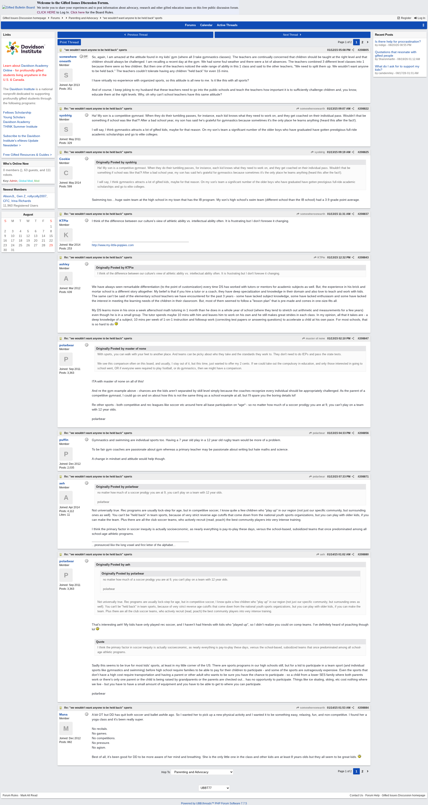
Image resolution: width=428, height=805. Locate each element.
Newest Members (15, 189)
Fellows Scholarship (17, 112)
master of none (315, 338)
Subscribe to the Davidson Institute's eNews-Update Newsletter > (21, 140)
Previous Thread (137, 34)
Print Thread (69, 42)
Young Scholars (14, 117)
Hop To (165, 772)
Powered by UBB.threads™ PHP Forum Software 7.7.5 (214, 803)
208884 (364, 707)
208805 (364, 50)
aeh (322, 554)
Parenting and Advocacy (83, 18)
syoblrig (319, 152)
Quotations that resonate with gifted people (395, 53)
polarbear (318, 433)
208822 (364, 108)
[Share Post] (353, 50)
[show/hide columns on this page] (423, 25)
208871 (364, 476)
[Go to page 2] (367, 42)
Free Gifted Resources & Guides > (27, 154)
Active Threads (227, 25)
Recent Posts (384, 34)
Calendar (206, 25)
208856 (364, 433)
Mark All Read (29, 795)
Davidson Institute (22, 89)
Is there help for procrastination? (398, 41)
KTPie (321, 257)
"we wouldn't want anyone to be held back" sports (95, 50)
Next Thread (291, 34)
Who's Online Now (16, 163)
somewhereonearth (312, 108)
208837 (364, 214)
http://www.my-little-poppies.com (113, 245)
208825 (364, 152)
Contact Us (356, 795)
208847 (364, 338)
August (28, 214)
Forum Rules (10, 795)
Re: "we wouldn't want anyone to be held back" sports (98, 108)
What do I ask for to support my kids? (397, 67)
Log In (421, 18)
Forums (55, 18)
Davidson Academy (16, 122)
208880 (364, 554)
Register (405, 18)
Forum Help (372, 795)
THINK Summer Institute (20, 126)
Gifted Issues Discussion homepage (24, 18)
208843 (364, 257)
